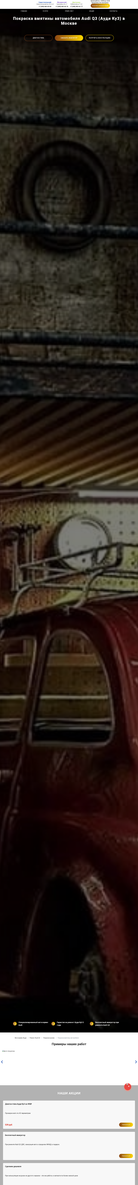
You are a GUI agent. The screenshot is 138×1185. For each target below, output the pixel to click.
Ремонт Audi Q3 (35, 1038)
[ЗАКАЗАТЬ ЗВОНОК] (127, 1086)
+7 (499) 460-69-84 (45, 6)
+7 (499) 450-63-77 (76, 6)
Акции (91, 11)
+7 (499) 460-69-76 (62, 6)
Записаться (126, 1124)
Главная (24, 11)
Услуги (45, 11)
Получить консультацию (100, 5)
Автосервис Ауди (20, 1038)
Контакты (113, 11)
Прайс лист (69, 11)
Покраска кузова (48, 1038)
